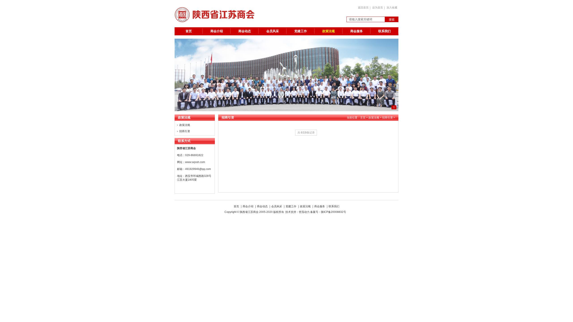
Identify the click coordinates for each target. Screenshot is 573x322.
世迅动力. (304, 212)
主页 (363, 117)
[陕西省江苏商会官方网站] (217, 26)
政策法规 (328, 31)
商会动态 (244, 31)
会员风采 (272, 31)
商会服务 (356, 31)
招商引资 (184, 131)
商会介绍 (216, 31)
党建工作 (300, 31)
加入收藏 (392, 7)
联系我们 (384, 31)
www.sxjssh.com (195, 162)
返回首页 (363, 7)
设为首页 (377, 7)
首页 (189, 31)
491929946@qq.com (198, 169)
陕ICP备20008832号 (334, 212)
